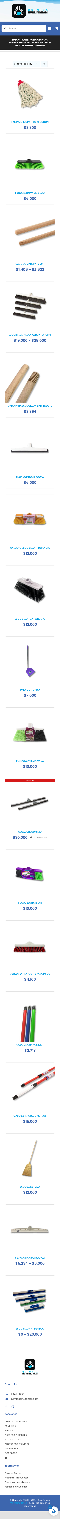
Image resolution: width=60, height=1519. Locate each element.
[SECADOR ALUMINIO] (30, 780)
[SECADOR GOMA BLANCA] (30, 1206)
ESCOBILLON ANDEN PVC (30, 1328)
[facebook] (6, 1406)
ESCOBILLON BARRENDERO (30, 619)
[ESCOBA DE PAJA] (30, 1135)
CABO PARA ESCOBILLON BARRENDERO (30, 406)
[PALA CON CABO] (30, 638)
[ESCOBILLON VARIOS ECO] (30, 141)
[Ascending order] (44, 64)
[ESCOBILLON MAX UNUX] (30, 709)
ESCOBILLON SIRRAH (30, 903)
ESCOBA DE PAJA (30, 1187)
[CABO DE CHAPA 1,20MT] (30, 993)
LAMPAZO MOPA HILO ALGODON (29, 122)
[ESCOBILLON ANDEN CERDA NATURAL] (30, 283)
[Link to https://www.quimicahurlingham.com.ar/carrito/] (57, 28)
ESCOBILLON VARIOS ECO (30, 193)
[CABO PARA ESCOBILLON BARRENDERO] (30, 354)
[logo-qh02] (30, 5)
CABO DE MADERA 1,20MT (30, 264)
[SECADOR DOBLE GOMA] (30, 425)
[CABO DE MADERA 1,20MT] (30, 212)
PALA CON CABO (30, 690)
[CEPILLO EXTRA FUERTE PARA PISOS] (30, 922)
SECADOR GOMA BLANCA (30, 1257)
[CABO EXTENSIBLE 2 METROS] (30, 1064)
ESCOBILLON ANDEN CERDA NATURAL (30, 335)
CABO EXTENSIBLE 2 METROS (29, 1116)
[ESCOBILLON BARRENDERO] (30, 567)
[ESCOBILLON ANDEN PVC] (30, 1277)
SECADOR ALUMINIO (30, 832)
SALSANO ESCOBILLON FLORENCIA (30, 548)
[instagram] (12, 1406)
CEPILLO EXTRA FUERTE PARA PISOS (30, 974)
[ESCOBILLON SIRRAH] (30, 851)
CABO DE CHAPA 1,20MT (30, 1044)
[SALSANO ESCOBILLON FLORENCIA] (30, 496)
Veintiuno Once (18, 1502)
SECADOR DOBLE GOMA (30, 477)
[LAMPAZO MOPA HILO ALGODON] (30, 70)
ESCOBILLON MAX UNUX (30, 760)
